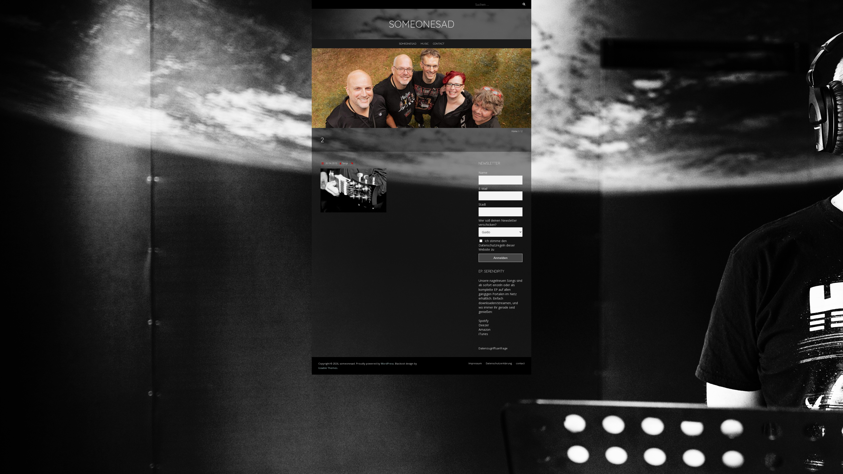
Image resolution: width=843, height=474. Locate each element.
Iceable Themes (327, 368)
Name (483, 173)
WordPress (387, 363)
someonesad (407, 43)
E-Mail (483, 189)
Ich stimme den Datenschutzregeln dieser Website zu (497, 245)
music (425, 43)
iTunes (483, 334)
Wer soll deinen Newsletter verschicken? (498, 222)
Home (514, 131)
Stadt (482, 204)
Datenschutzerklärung (499, 363)
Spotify (483, 321)
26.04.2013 (331, 163)
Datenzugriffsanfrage (493, 348)
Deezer (484, 325)
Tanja (345, 163)
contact (438, 43)
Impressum (475, 363)
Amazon (484, 329)
